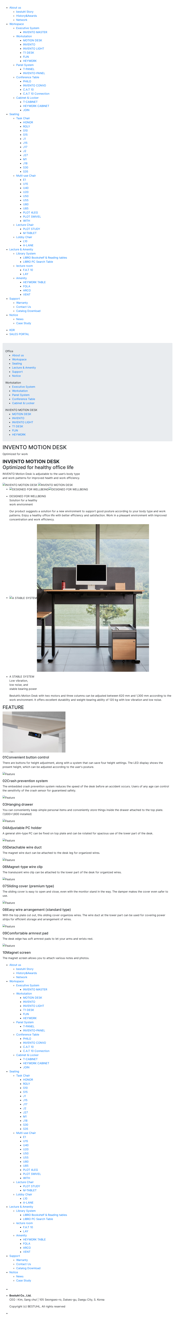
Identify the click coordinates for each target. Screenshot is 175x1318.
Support (14, 298)
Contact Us (23, 306)
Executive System (27, 28)
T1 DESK (28, 52)
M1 (25, 159)
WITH (26, 220)
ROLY (26, 126)
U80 (26, 204)
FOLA (26, 286)
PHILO (27, 81)
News (19, 319)
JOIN (26, 110)
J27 (25, 155)
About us (15, 7)
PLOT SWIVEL (32, 216)
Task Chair (23, 118)
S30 (25, 167)
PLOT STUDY (31, 229)
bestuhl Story (24, 11)
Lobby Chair (24, 237)
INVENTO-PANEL (34, 73)
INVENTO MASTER (35, 32)
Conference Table (27, 77)
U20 (26, 192)
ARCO (27, 290)
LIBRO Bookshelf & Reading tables (45, 257)
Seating (14, 114)
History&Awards (26, 15)
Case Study (23, 323)
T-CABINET (30, 101)
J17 (25, 147)
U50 (26, 196)
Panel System (25, 65)
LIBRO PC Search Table (38, 261)
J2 (24, 151)
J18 (25, 163)
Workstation (24, 36)
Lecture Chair (25, 224)
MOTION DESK (32, 40)
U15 (25, 183)
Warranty (22, 302)
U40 (26, 188)
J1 (24, 138)
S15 (25, 134)
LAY (25, 274)
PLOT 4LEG (30, 212)
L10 (25, 241)
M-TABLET (30, 233)
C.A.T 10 (28, 89)
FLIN (26, 56)
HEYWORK (30, 61)
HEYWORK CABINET (36, 106)
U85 (26, 208)
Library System (26, 253)
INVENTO (29, 44)
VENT (26, 294)
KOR (12, 330)
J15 (25, 142)
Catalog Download (28, 311)
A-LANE (28, 245)
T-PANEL (29, 69)
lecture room (24, 265)
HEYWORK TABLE (34, 282)
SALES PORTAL (19, 334)
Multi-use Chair (26, 175)
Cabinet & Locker (27, 97)
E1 (24, 179)
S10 (25, 130)
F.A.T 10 (28, 270)
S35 (25, 171)
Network (21, 20)
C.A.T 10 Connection (36, 93)
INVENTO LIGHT (33, 48)
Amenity (21, 278)
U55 (26, 200)
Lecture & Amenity (21, 249)
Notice (13, 315)
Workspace (16, 24)
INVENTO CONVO (34, 85)
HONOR (28, 122)
